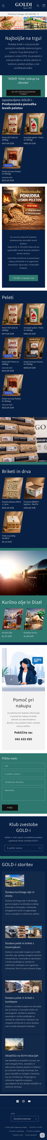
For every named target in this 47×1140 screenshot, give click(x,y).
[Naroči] (40, 848)
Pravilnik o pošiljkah (33, 1131)
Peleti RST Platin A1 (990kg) (10, 363)
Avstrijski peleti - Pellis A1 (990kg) (33, 138)
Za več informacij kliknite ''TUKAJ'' (23, 92)
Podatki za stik (18, 1135)
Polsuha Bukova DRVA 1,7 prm (11, 503)
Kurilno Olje (7, 632)
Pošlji (9, 807)
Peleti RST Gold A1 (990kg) (10, 138)
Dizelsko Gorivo (30, 632)
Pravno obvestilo (31, 1135)
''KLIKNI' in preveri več (23, 278)
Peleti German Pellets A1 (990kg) (11, 172)
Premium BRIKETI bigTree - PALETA (31, 503)
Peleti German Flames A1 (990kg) (33, 363)
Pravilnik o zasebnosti (16, 1131)
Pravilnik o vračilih (36, 1127)
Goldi (12, 1127)
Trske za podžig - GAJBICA (9, 537)
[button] (3, 6)
